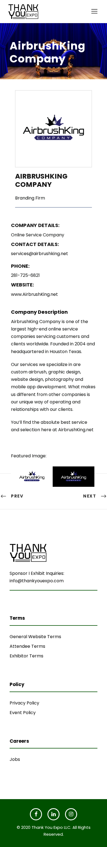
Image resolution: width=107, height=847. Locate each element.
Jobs (15, 759)
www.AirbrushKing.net (34, 294)
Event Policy (23, 712)
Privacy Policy (24, 703)
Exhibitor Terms (26, 656)
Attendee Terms (27, 646)
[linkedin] (53, 814)
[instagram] (71, 814)
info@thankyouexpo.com (37, 581)
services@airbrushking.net (39, 253)
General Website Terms (35, 636)
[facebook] (36, 814)
